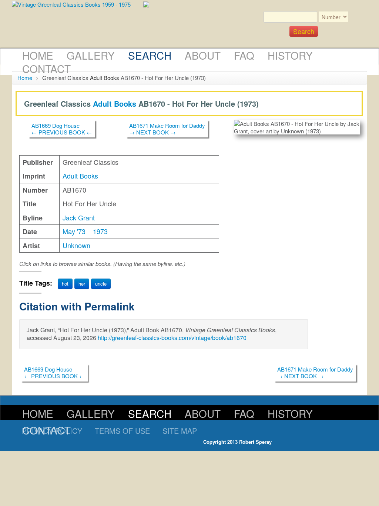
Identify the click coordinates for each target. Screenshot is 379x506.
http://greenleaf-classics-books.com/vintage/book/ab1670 (172, 337)
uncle (101, 283)
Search (149, 55)
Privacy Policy (52, 430)
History (290, 55)
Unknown (76, 245)
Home (37, 55)
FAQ (244, 55)
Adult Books (104, 77)
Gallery (91, 55)
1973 (100, 231)
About (203, 55)
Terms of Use (122, 430)
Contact (46, 68)
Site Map (179, 430)
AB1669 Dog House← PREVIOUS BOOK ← (61, 128)
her (81, 283)
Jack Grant (79, 217)
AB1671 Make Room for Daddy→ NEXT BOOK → (167, 128)
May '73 (74, 231)
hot (65, 283)
